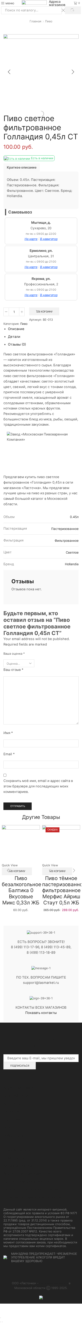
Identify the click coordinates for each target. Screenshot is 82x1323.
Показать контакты (41, 1013)
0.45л (74, 517)
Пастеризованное (65, 529)
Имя (8, 733)
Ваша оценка (14, 653)
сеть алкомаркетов (53, 1283)
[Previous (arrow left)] (0, 1321)
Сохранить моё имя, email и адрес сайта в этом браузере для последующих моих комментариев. (38, 786)
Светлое (72, 552)
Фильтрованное (67, 540)
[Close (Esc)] (0, 1317)
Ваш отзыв (13, 670)
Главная (35, 21)
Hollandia (72, 564)
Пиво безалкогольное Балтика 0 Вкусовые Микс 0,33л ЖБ (21, 890)
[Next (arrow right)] (2, 1321)
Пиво (48, 21)
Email (9, 754)
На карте (31, 239)
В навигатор (49, 239)
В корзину (45, 311)
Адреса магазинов (57, 3)
